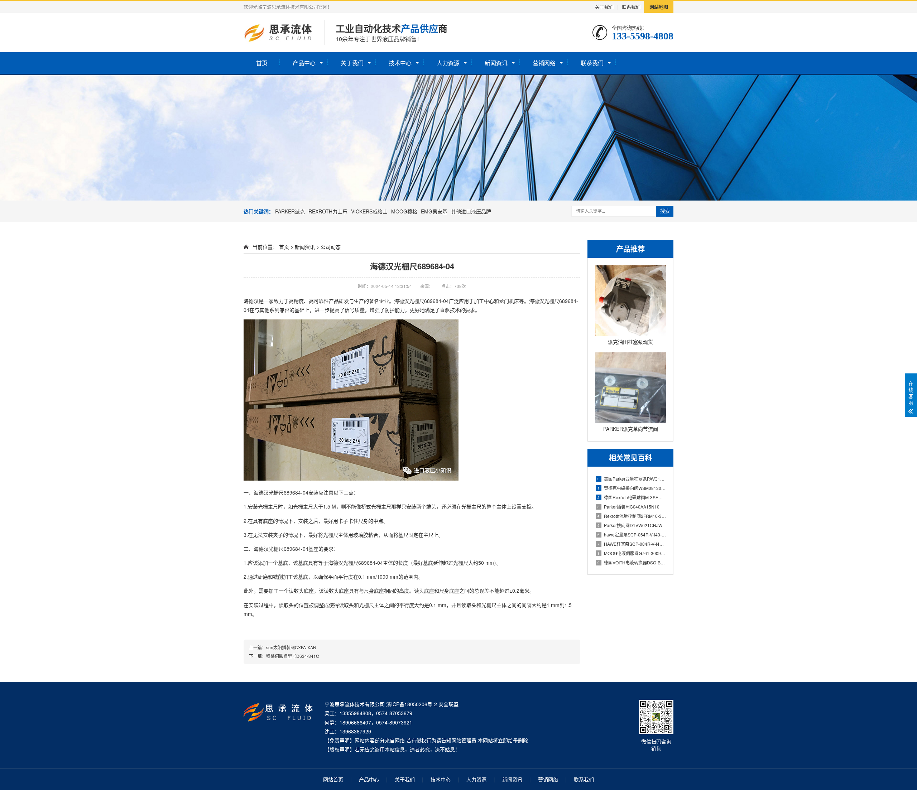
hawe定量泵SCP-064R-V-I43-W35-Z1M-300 (631, 534)
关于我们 (604, 6)
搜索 (664, 211)
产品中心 (304, 63)
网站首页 (333, 779)
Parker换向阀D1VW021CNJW (629, 525)
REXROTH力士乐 (327, 211)
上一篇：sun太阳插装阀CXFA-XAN (282, 647)
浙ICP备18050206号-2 (411, 704)
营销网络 (544, 63)
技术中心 (400, 63)
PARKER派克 (290, 211)
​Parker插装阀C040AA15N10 (628, 507)
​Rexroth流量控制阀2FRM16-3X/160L (631, 516)
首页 (262, 63)
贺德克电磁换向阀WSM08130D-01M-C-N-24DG (631, 488)
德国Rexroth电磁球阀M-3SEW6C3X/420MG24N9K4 (631, 497)
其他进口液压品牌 (471, 211)
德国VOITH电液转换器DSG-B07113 (631, 562)
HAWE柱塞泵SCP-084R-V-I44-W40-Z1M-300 (631, 544)
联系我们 (631, 6)
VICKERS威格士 (369, 211)
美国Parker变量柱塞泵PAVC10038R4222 (631, 479)
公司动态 (331, 246)
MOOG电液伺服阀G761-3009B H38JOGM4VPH (631, 553)
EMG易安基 (434, 211)
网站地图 (658, 6)
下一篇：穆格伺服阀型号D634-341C (284, 656)
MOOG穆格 (404, 211)
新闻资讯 (496, 63)
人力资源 (448, 63)
